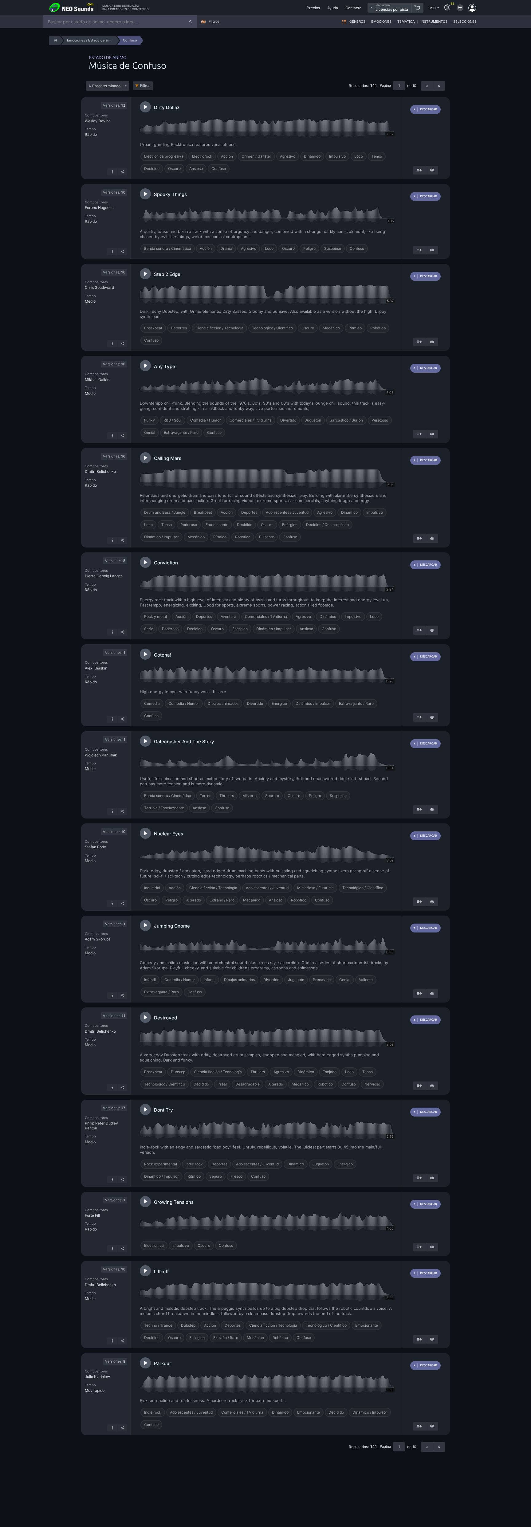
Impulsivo (337, 156)
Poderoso (188, 524)
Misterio (249, 795)
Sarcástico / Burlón (346, 420)
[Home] (54, 40)
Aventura (228, 616)
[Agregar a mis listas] (419, 170)
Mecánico (331, 328)
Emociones (381, 21)
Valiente (366, 979)
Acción (227, 156)
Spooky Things (170, 194)
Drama (226, 248)
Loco (358, 156)
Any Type (164, 366)
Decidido (151, 168)
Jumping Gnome (172, 926)
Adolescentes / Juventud (287, 512)
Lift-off (161, 1271)
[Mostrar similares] (432, 170)
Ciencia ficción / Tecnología (219, 328)
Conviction (166, 563)
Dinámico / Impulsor (161, 537)
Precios (313, 8)
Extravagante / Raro (181, 432)
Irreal (222, 1084)
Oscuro (174, 168)
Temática (406, 21)
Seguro (215, 1176)
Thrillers (226, 795)
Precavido (322, 979)
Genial (149, 432)
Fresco (236, 1176)
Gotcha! (162, 655)
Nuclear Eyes (168, 834)
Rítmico (355, 328)
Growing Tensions (174, 1202)
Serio (148, 628)
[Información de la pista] (112, 171)
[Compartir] (122, 171)
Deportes (179, 328)
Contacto (353, 8)
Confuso (218, 168)
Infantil (209, 979)
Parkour (162, 1363)
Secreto (272, 795)
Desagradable (247, 1084)
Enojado (329, 1072)
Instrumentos (434, 21)
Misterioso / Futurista (315, 887)
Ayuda (332, 8)
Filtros (145, 86)
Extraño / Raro (222, 900)
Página (385, 85)
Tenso (377, 156)
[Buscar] (190, 21)
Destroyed (165, 1018)
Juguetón (313, 420)
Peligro (309, 248)
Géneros (357, 21)
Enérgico (289, 524)
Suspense (332, 248)
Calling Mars (167, 458)
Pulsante (266, 537)
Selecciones (465, 21)
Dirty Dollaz (166, 107)
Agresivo (287, 156)
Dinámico (312, 156)
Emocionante (217, 524)
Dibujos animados (223, 703)
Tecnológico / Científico (272, 328)
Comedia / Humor (205, 420)
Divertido (288, 420)
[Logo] (71, 8)
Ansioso (196, 168)
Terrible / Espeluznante (164, 808)
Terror (205, 795)
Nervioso (372, 1084)
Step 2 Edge (167, 274)
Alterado (193, 900)
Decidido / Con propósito (327, 524)
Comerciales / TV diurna (251, 420)
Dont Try (163, 1110)
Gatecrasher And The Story (184, 741)
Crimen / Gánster (256, 156)
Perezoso (380, 420)
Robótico (378, 328)
